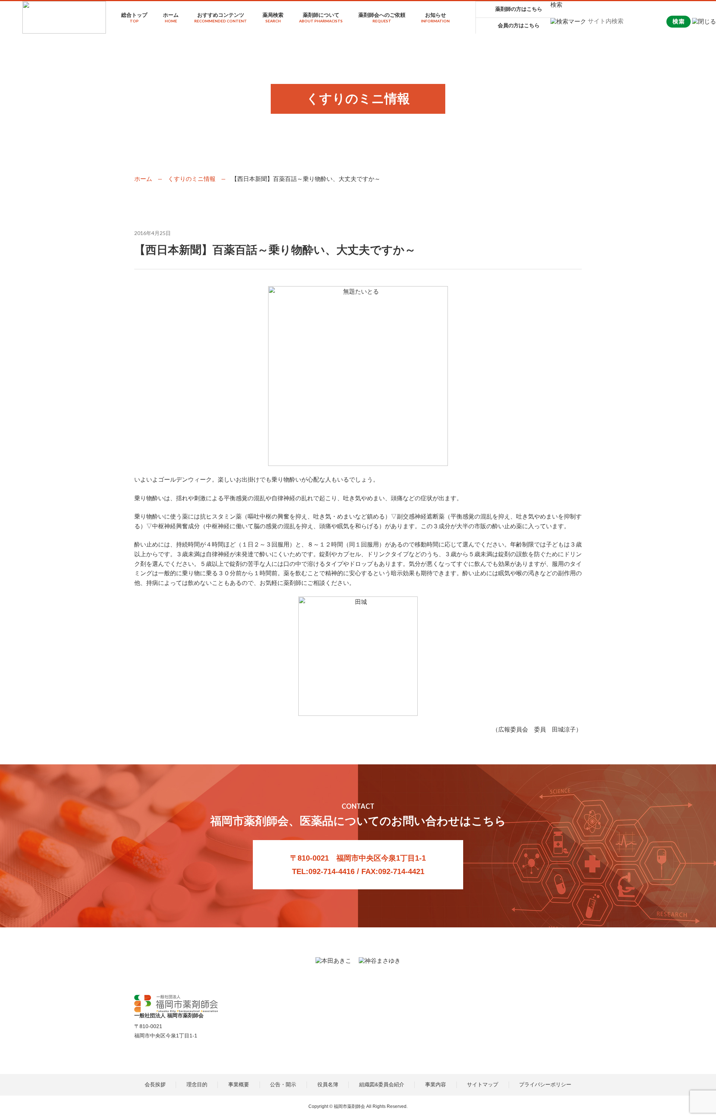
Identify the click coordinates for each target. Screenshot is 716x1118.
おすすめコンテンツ (220, 17)
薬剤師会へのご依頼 (381, 17)
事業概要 (238, 1084)
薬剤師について (321, 17)
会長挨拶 (155, 1084)
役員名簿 (327, 1084)
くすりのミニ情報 (192, 179)
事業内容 (435, 1084)
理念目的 (196, 1084)
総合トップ (134, 17)
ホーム (171, 17)
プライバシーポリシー (545, 1084)
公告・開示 (283, 1084)
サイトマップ (482, 1084)
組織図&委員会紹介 (381, 1084)
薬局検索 (273, 17)
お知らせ (435, 17)
